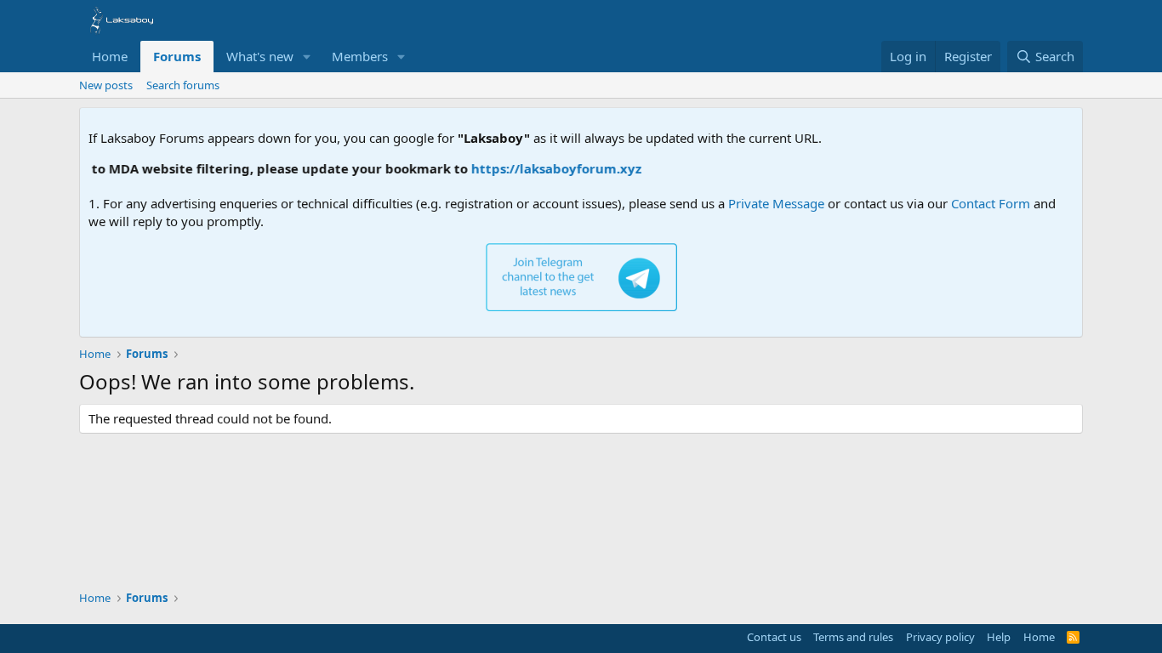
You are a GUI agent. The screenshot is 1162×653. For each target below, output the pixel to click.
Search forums (182, 85)
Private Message (776, 203)
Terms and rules (853, 636)
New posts (106, 85)
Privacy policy (940, 636)
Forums (177, 56)
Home (110, 56)
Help (999, 636)
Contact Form (990, 203)
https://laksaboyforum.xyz (549, 168)
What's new (259, 56)
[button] (307, 56)
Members (360, 56)
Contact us (774, 636)
